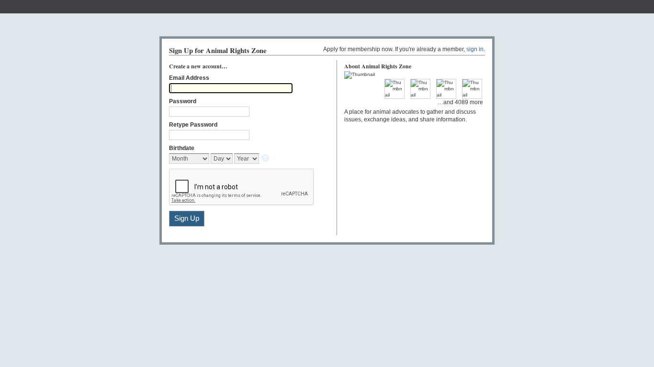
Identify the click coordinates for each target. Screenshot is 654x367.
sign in (475, 49)
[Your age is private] (266, 158)
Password (182, 101)
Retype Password (193, 124)
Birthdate (181, 148)
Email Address (189, 78)
